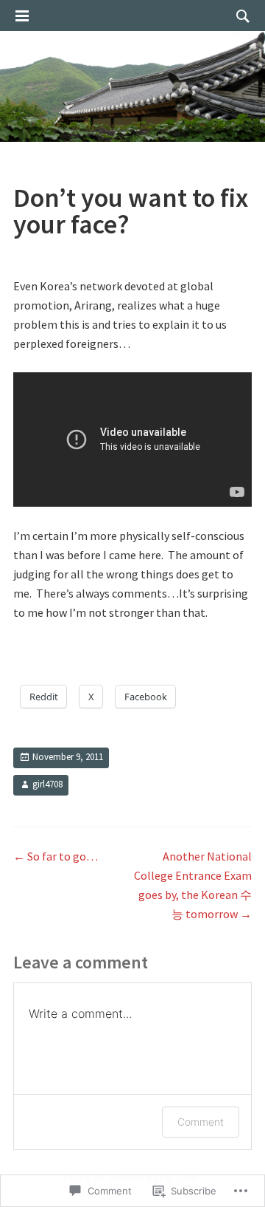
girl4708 (47, 784)
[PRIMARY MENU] (22, 16)
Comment (200, 1121)
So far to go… (55, 856)
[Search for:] (239, 15)
